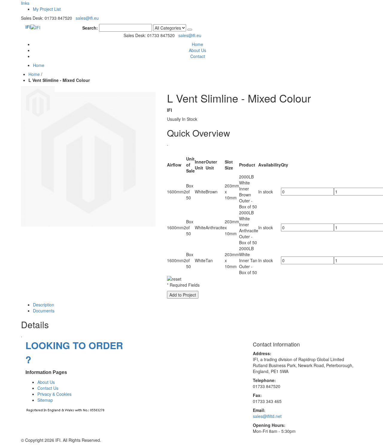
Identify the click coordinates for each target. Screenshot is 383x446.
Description (43, 305)
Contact (197, 56)
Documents (43, 311)
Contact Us (47, 388)
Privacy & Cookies (54, 394)
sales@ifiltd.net (267, 416)
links (25, 3)
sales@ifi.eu (87, 18)
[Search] (189, 29)
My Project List (47, 9)
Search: (90, 28)
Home (34, 74)
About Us (197, 50)
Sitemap (45, 400)
